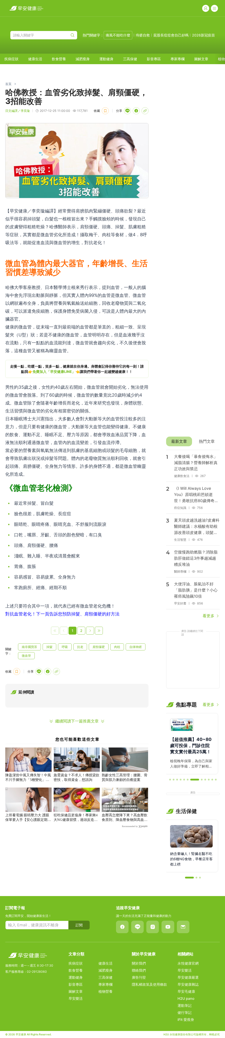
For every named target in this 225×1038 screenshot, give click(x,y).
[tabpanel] (193, 534)
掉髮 (49, 647)
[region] (76, 369)
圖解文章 (201, 59)
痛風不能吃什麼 (118, 35)
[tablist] (193, 441)
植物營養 (105, 991)
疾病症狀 (11, 59)
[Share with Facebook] (136, 110)
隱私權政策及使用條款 (149, 984)
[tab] (179, 441)
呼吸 (65, 647)
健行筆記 (185, 1012)
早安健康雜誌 (188, 984)
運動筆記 (185, 1005)
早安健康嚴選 (188, 977)
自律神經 (135, 647)
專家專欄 (178, 59)
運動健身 (106, 59)
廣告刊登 (139, 977)
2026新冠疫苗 (203, 35)
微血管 (26, 655)
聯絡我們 (139, 970)
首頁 (8, 84)
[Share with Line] (127, 110)
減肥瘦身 (83, 59)
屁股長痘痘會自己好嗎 (171, 35)
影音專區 (154, 59)
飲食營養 (59, 59)
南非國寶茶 (29, 647)
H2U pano (186, 998)
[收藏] (105, 110)
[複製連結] (145, 110)
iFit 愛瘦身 (186, 1019)
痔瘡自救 (143, 35)
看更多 (208, 615)
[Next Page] (90, 631)
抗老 (80, 647)
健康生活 (35, 59)
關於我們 (139, 963)
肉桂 (117, 647)
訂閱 (79, 925)
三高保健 (130, 59)
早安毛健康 (186, 991)
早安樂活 (76, 998)
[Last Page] (99, 631)
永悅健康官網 (188, 963)
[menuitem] (11, 59)
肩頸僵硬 (99, 647)
